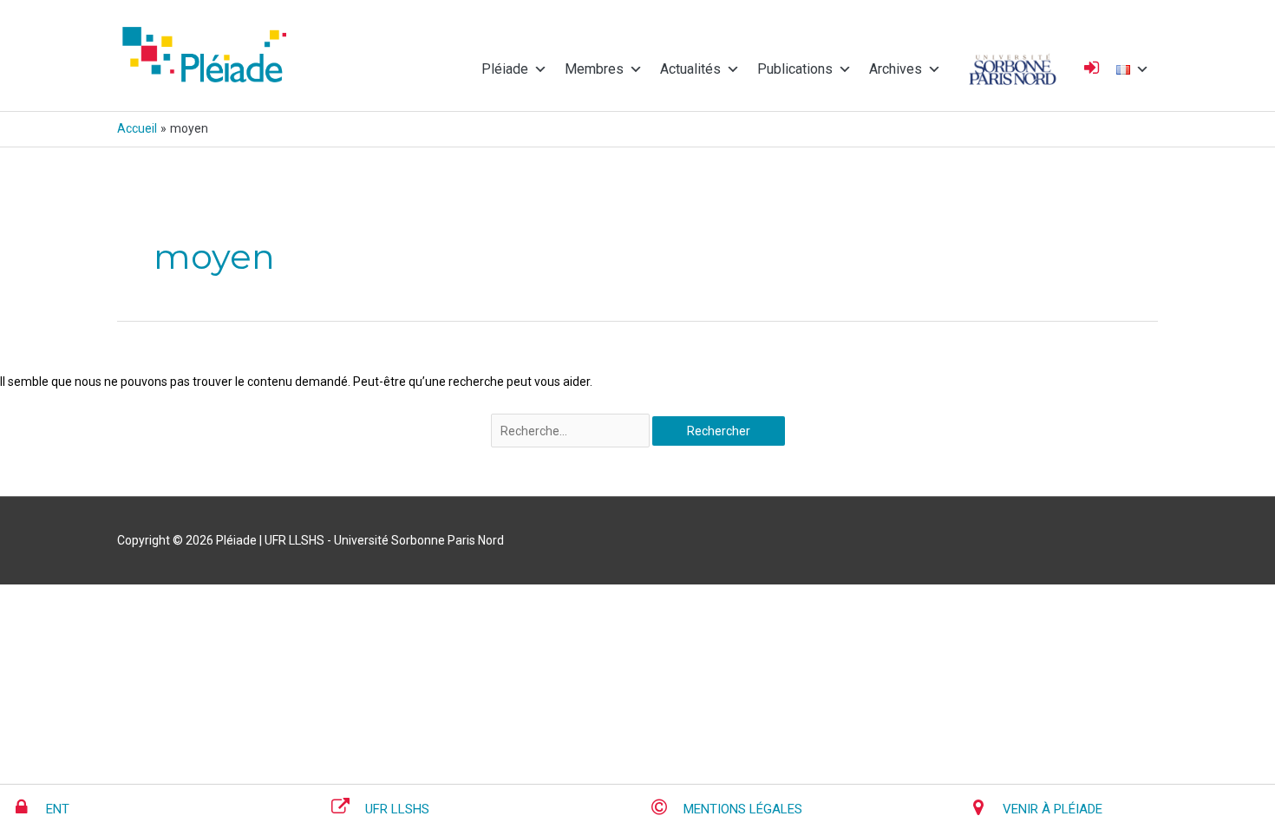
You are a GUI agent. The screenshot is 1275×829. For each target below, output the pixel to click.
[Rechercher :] (571, 431)
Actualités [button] (690, 69)
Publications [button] (795, 69)
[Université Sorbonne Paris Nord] (1013, 69)
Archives (895, 69)
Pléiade (504, 69)
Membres (594, 69)
